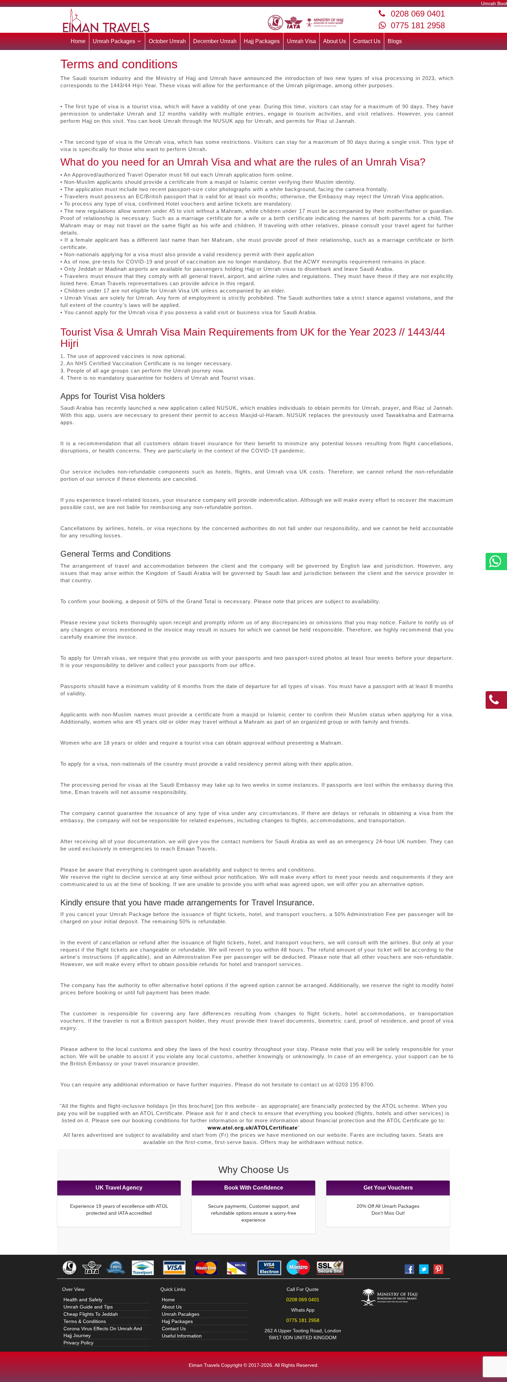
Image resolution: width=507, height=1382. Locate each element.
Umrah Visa (301, 41)
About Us (334, 41)
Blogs (395, 41)
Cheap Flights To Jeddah (90, 1314)
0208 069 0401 (418, 13)
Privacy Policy (78, 1342)
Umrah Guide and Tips (88, 1307)
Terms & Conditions (84, 1321)
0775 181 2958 (418, 25)
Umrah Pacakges (180, 1314)
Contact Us (366, 41)
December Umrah (215, 41)
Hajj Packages (262, 41)
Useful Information (182, 1336)
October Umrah (167, 41)
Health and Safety (82, 1299)
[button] (117, 41)
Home (78, 41)
